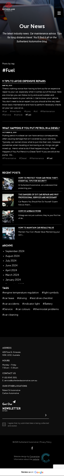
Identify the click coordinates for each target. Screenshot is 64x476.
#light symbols (50, 292)
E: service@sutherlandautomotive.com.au (19, 380)
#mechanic (16, 111)
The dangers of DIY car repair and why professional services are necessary (38, 196)
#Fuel (28, 115)
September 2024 (14, 251)
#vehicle (18, 115)
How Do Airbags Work (29, 211)
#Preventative (9, 158)
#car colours (23, 309)
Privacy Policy (45, 442)
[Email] (25, 415)
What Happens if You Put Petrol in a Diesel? (31, 128)
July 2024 (10, 260)
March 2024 (12, 275)
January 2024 (13, 279)
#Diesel (23, 158)
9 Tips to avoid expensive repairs (24, 81)
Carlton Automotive (10, 393)
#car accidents (10, 303)
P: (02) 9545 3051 (9, 377)
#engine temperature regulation (20, 292)
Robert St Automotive (11, 390)
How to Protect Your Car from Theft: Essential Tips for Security (38, 179)
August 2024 (12, 256)
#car (5, 111)
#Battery (48, 303)
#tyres (27, 111)
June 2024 (11, 265)
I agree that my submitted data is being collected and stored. (28, 424)
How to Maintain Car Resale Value (36, 227)
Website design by (27, 456)
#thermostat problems (46, 309)
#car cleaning (10, 314)
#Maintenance (47, 111)
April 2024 (11, 270)
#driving (22, 298)
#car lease (8, 298)
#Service (7, 115)
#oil (36, 111)
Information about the (26, 459)
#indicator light (31, 303)
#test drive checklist (41, 298)
